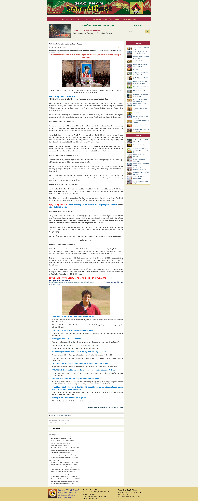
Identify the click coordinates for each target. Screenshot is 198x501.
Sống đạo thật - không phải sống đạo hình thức (140, 100)
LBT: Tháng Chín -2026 (139, 90)
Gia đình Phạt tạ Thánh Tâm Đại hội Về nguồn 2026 (140, 52)
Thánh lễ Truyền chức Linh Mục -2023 (140, 156)
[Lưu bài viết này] (121, 47)
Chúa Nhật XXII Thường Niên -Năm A (87, 30)
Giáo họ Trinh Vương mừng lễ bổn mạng (141, 121)
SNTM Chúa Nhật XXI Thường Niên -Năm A (141, 130)
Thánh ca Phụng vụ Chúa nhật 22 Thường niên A (141, 57)
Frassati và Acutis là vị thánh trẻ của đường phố (62, 469)
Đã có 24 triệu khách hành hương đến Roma (61, 481)
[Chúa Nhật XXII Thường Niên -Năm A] (60, 31)
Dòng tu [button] (87, 19)
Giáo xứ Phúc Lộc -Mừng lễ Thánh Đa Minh (140, 177)
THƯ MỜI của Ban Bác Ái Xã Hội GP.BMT (140, 117)
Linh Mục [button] (118, 19)
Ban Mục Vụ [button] (97, 19)
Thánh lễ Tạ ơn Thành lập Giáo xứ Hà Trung (140, 65)
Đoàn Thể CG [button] (107, 19)
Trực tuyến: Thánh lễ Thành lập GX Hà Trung (140, 95)
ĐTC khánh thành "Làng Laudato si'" (59, 471)
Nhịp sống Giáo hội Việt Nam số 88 (141, 48)
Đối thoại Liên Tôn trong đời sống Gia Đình (61, 462)
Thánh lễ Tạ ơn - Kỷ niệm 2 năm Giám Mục (140, 104)
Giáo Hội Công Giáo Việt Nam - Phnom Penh (61, 448)
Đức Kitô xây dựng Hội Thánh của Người (141, 126)
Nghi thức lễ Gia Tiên (138, 144)
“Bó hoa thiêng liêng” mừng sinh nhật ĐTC (61, 457)
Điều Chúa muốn (137, 60)
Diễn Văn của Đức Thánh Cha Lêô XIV (60, 440)
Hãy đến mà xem (137, 112)
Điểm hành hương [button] (129, 19)
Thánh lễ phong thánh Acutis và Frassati (60, 436)
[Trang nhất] (63, 19)
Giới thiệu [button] (70, 19)
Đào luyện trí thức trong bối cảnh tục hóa (60, 476)
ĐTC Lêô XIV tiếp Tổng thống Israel (59, 483)
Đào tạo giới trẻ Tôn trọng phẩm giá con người (62, 478)
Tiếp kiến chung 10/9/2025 (57, 452)
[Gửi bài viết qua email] (116, 47)
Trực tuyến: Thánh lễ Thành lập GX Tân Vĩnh (140, 73)
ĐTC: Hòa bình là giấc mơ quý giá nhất (60, 455)
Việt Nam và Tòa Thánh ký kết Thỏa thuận (141, 173)
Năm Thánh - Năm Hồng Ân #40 (58, 438)
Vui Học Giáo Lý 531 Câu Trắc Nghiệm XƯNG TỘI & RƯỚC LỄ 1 (141, 150)
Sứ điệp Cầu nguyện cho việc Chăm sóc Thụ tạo (141, 87)
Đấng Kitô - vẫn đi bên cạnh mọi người (140, 109)
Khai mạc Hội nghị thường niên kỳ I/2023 (140, 160)
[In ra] (119, 47)
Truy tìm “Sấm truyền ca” (57, 445)
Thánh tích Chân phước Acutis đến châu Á (61, 467)
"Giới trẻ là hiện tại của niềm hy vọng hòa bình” (62, 474)
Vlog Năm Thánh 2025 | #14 (57, 443)
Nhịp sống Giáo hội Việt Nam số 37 (59, 450)
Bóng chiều (136, 69)
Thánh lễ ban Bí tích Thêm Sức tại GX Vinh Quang (140, 82)
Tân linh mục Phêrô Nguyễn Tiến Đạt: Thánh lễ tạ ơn (140, 169)
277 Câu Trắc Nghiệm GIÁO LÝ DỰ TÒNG (140, 141)
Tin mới (138, 43)
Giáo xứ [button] (79, 19)
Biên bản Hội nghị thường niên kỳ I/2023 (141, 164)
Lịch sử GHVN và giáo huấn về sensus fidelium (140, 78)
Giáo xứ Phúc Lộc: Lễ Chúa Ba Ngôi (140, 182)
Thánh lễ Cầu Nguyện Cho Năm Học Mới (60, 464)
